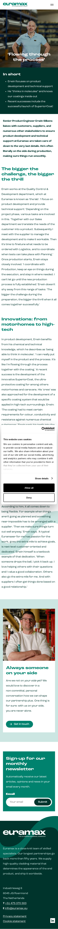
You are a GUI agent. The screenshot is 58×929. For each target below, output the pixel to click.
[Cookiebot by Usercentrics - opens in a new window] (42, 429)
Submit (42, 802)
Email (10, 794)
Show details (41, 478)
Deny (29, 497)
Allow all (29, 488)
